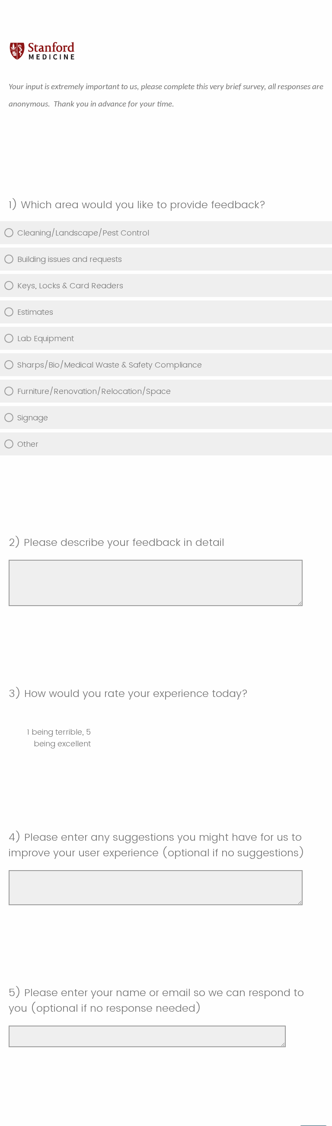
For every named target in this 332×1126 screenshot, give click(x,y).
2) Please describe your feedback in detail (116, 542)
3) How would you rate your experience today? (128, 693)
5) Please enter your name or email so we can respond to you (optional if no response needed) (156, 1000)
